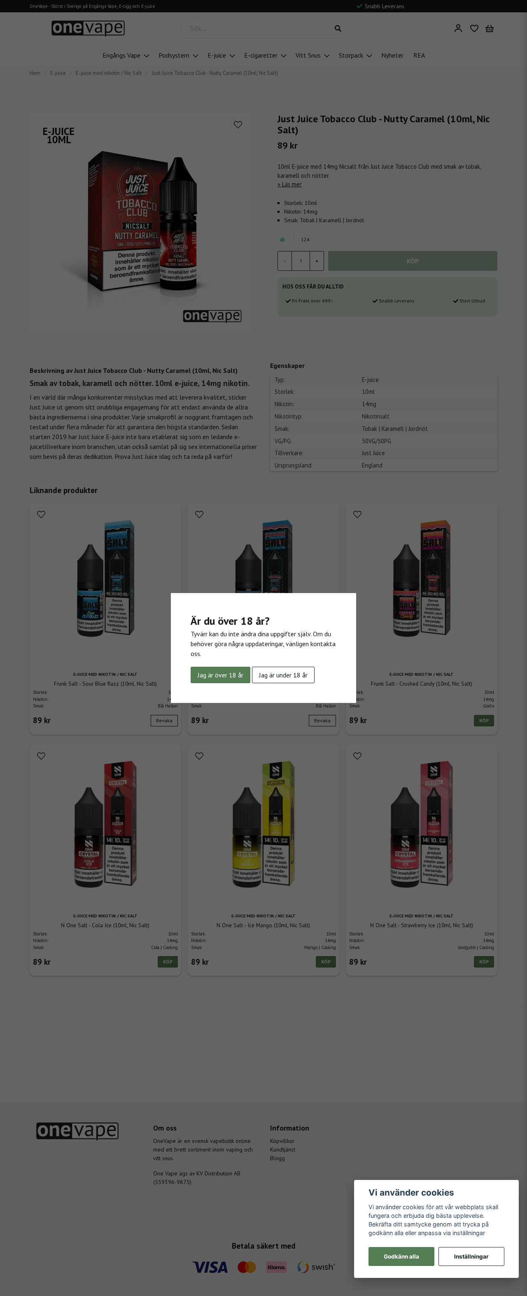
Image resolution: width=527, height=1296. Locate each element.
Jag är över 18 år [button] (220, 675)
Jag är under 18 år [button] (283, 675)
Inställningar (471, 1256)
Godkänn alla (401, 1256)
